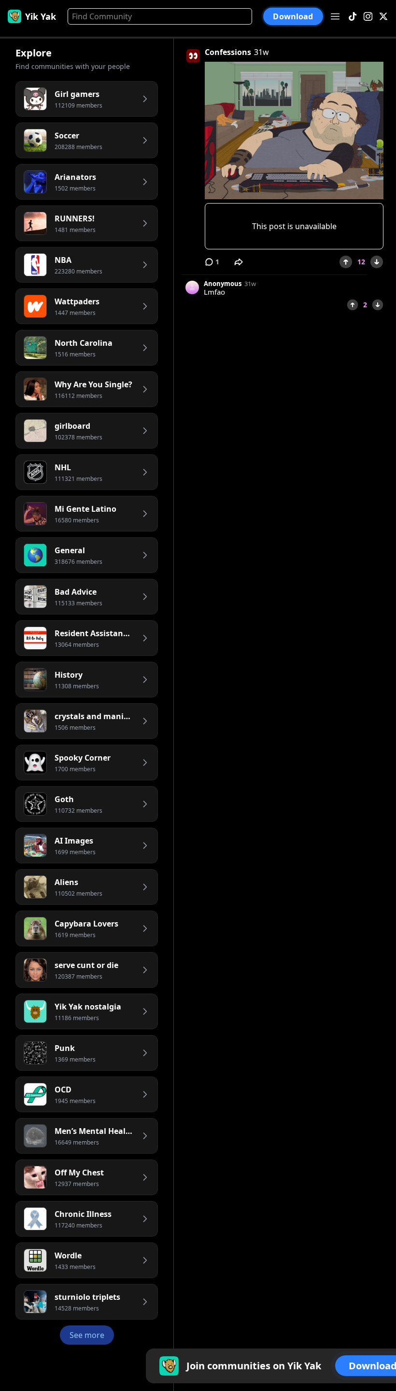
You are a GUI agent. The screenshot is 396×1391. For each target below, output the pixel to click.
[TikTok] (352, 16)
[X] (383, 16)
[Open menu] (335, 16)
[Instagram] (368, 16)
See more (87, 1335)
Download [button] (293, 16)
